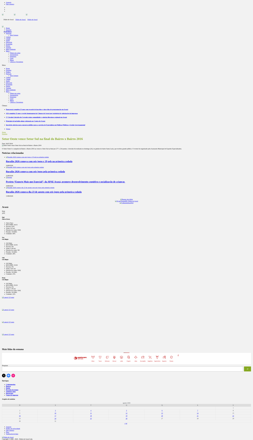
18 (91, 416)
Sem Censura (14, 35)
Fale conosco (10, 4)
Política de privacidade (13, 428)
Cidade (8, 39)
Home (4, 132)
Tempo (8, 129)
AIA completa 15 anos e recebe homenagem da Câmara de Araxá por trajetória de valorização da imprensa (42, 113)
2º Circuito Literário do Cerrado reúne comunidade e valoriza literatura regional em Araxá (36, 117)
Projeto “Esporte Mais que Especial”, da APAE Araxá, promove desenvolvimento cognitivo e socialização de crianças (65, 181)
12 (126, 413)
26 (126, 418)
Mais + (8, 51)
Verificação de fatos (12, 434)
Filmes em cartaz (15, 53)
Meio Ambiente (11, 49)
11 (91, 413)
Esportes (8, 30)
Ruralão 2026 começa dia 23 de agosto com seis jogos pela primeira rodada (44, 192)
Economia (9, 44)
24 (55, 418)
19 (126, 416)
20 (162, 416)
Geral (11, 58)
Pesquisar (5, 365)
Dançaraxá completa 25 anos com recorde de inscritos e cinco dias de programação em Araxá (37, 109)
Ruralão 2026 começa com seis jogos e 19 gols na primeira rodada (39, 161)
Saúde (8, 40)
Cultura (8, 37)
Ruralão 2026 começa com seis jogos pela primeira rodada (35, 171)
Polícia (8, 46)
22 (233, 416)
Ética (7, 432)
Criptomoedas (10, 384)
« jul (125, 423)
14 (197, 413)
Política (8, 31)
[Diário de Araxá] (25, 19)
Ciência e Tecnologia (16, 62)
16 (20, 416)
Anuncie (8, 2)
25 (91, 418)
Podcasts (8, 33)
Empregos (13, 56)
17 (55, 416)
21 (197, 416)
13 (162, 413)
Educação (9, 42)
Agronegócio (14, 55)
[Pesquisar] (247, 368)
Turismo (8, 47)
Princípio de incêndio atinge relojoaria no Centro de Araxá (25, 121)
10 (55, 413)
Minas (12, 60)
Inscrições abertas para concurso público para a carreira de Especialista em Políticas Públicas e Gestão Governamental (45, 125)
